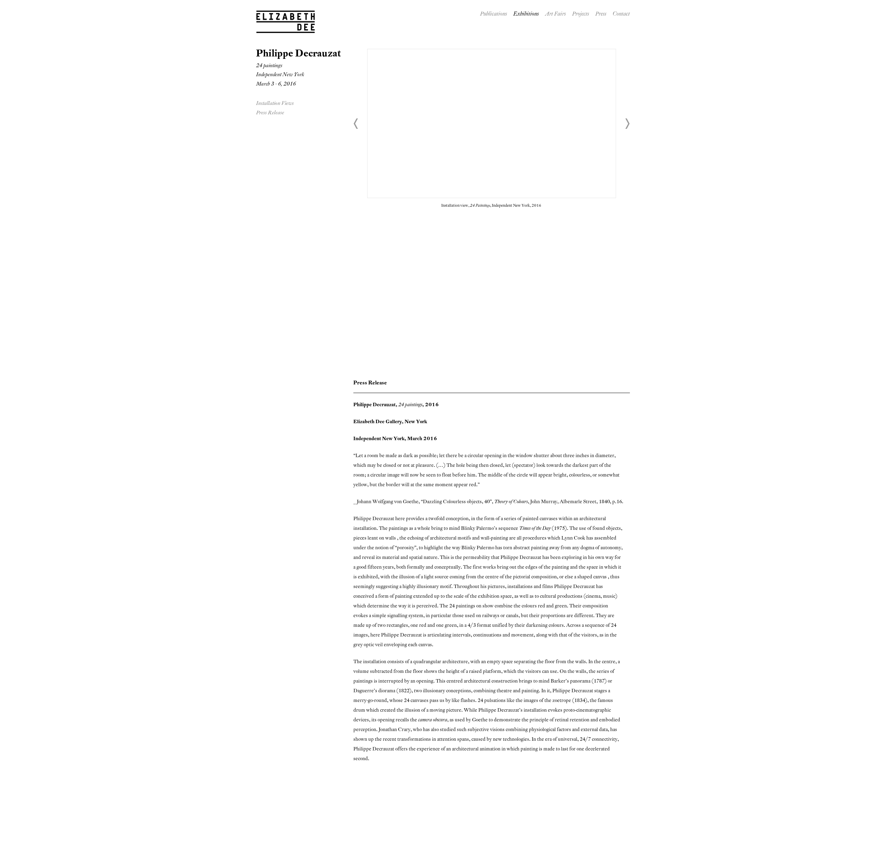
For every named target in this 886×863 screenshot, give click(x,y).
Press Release (270, 113)
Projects (580, 14)
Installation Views (275, 104)
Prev (356, 123)
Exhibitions (526, 14)
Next (627, 123)
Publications (493, 14)
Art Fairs (555, 14)
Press (600, 14)
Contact (621, 14)
